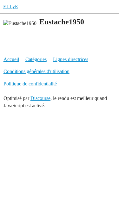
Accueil (11, 59)
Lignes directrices (70, 59)
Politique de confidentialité (30, 83)
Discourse (40, 98)
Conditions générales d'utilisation (36, 71)
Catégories (36, 59)
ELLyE (10, 6)
